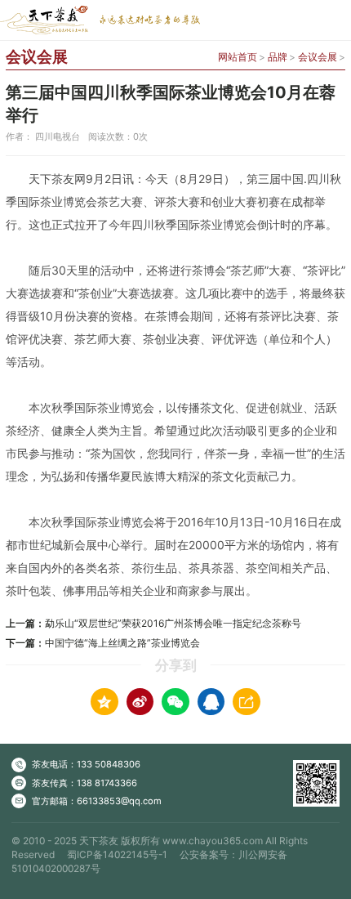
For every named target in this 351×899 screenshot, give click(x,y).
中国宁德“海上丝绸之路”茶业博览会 (122, 643)
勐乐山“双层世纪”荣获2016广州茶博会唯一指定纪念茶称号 (173, 623)
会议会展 (317, 57)
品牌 (277, 57)
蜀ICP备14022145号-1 (117, 854)
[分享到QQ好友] (211, 702)
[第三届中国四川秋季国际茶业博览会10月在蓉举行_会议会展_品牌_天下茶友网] (100, 20)
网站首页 (237, 57)
